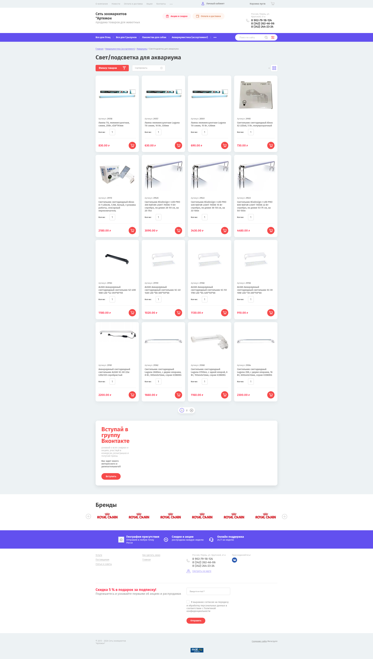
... (215, 36)
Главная (99, 49)
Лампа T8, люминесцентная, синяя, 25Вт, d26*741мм (114, 124)
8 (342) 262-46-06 (262, 23)
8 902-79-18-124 (261, 20)
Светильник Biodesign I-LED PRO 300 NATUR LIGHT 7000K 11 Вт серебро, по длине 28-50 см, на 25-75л (162, 206)
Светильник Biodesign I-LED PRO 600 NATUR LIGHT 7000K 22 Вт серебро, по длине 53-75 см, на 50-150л (254, 206)
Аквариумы (142, 49)
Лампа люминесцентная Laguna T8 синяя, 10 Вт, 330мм (162, 124)
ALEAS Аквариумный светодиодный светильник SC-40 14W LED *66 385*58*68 (163, 290)
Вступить (111, 476)
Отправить (195, 620)
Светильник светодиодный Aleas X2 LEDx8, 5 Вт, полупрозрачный (255, 124)
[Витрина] (274, 68)
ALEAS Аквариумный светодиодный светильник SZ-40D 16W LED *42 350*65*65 (117, 290)
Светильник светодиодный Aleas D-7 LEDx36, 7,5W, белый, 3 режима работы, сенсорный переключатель (117, 206)
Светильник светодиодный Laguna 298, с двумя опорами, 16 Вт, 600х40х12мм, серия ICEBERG (254, 372)
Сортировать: (141, 68)
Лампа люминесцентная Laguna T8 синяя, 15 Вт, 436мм (208, 124)
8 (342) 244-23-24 (262, 26)
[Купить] (132, 145)
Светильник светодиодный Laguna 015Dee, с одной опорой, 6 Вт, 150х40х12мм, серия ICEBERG (209, 372)
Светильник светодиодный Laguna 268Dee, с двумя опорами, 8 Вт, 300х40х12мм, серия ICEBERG (163, 372)
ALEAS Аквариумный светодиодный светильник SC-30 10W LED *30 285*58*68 (255, 290)
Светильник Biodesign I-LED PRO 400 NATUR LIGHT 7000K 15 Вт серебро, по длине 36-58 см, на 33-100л (208, 206)
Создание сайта (259, 641)
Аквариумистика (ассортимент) (120, 49)
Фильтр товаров (108, 68)
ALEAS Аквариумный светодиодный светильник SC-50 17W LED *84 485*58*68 (209, 290)
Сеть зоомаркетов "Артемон (111, 16)
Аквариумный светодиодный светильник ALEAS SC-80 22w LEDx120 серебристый (114, 372)
